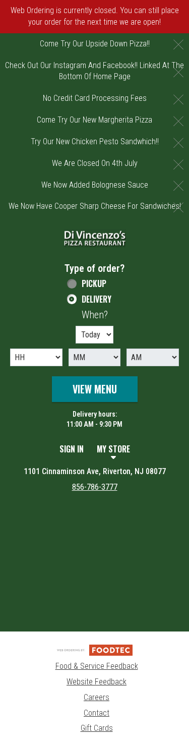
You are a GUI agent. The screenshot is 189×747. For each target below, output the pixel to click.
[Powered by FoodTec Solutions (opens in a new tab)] (95, 649)
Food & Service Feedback (96, 666)
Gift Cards (97, 728)
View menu (95, 388)
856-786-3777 (94, 487)
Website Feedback (97, 681)
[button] (95, 238)
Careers (96, 697)
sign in (71, 449)
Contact (96, 713)
